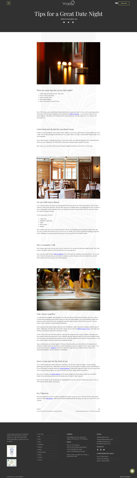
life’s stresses (49, 398)
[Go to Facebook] (97, 450)
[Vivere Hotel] (68, 3)
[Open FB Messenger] (132, 471)
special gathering (55, 374)
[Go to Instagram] (101, 450)
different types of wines (83, 329)
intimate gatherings (65, 368)
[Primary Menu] (8, 3)
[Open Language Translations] (116, 3)
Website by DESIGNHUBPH (125, 476)
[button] (64, 22)
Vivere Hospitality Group (105, 453)
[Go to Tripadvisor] (104, 450)
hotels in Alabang (74, 114)
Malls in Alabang (58, 254)
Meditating (53, 348)
